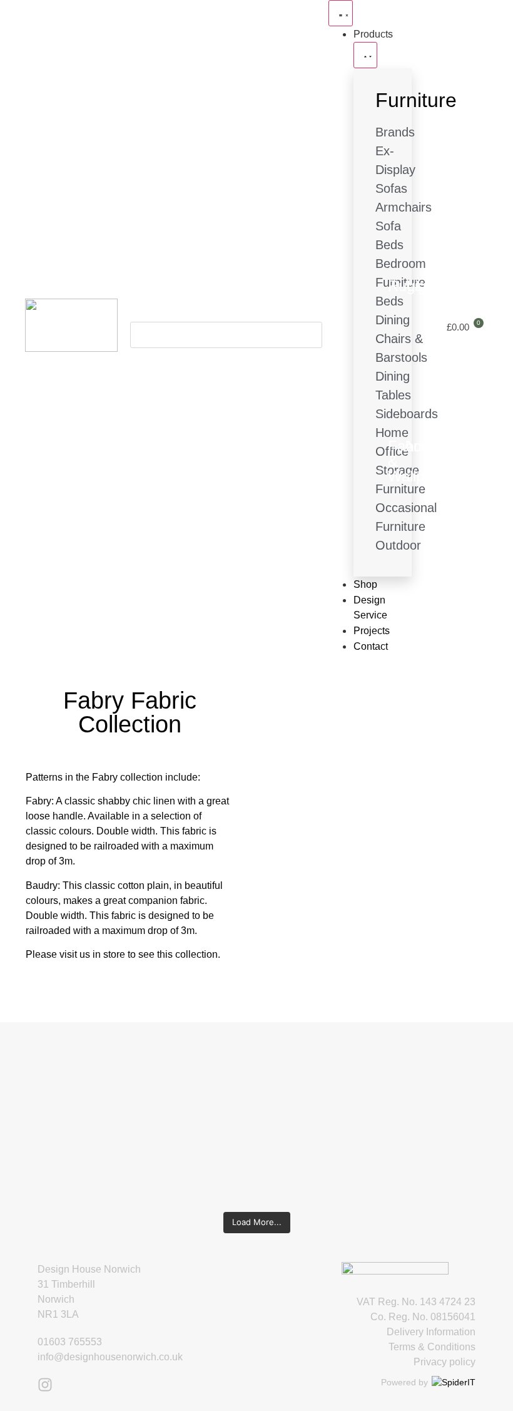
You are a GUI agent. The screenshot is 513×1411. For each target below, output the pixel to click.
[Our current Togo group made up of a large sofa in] (298, 1096)
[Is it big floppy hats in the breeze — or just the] (382, 1111)
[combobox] (226, 335)
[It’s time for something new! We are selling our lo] (215, 1111)
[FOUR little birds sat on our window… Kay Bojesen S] (46, 1103)
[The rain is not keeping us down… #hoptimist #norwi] (130, 1081)
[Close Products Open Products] (365, 55)
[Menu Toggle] (340, 13)
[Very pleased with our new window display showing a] (467, 1118)
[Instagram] (45, 1384)
